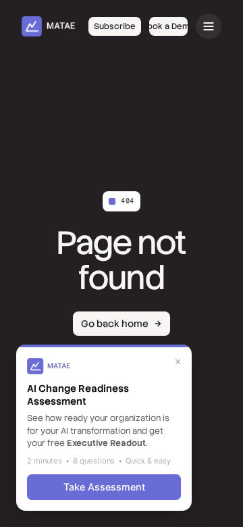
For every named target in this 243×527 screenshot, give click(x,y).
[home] (48, 26)
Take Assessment (104, 487)
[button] (208, 26)
